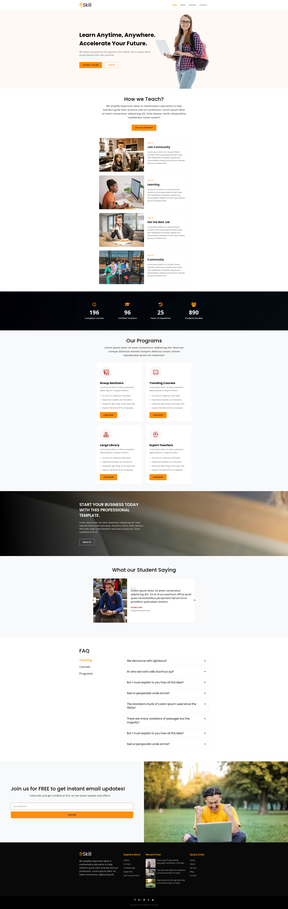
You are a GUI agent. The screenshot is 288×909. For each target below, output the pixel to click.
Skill (87, 5)
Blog (192, 871)
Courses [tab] (84, 667)
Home (175, 5)
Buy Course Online (131, 875)
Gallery (126, 860)
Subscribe (72, 815)
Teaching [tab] (85, 660)
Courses (111, 65)
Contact (203, 5)
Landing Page (129, 868)
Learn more (108, 415)
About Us (87, 542)
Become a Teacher (91, 65)
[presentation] (93, 600)
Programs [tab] (86, 673)
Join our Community (144, 128)
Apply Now (128, 871)
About (183, 5)
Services (192, 5)
